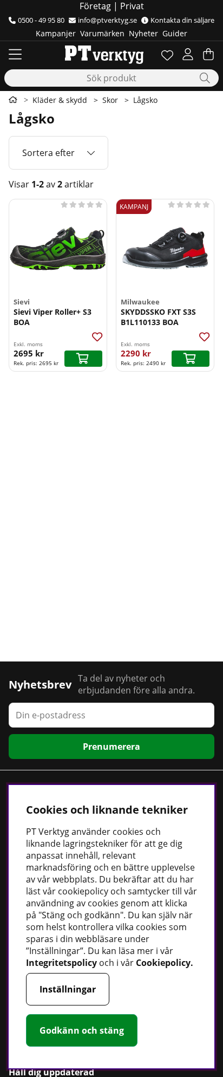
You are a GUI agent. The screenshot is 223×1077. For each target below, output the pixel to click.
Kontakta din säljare (182, 20)
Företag (95, 6)
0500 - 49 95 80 (41, 20)
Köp (83, 359)
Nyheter (143, 33)
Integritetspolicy (61, 963)
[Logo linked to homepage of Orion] (104, 54)
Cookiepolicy (163, 963)
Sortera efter (48, 153)
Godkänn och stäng (82, 1030)
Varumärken (102, 33)
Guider (174, 33)
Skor (110, 100)
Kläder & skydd (59, 100)
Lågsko (145, 100)
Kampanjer (56, 33)
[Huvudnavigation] (15, 54)
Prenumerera (111, 746)
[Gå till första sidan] (13, 99)
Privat (132, 6)
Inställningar (68, 989)
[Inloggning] (188, 54)
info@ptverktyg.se (107, 20)
